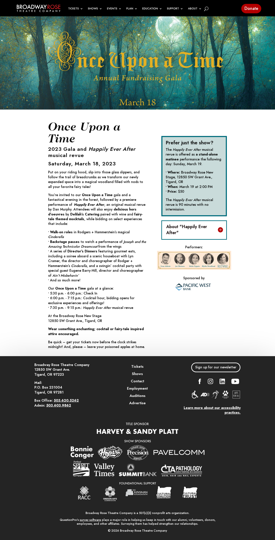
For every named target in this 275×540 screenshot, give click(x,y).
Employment (137, 388)
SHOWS (93, 9)
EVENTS (112, 9)
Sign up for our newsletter (215, 367)
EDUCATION (150, 9)
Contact (137, 381)
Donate (251, 8)
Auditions (137, 395)
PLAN (129, 9)
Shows (137, 373)
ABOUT (192, 9)
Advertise (137, 403)
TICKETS (73, 9)
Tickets (137, 366)
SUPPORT (173, 9)
